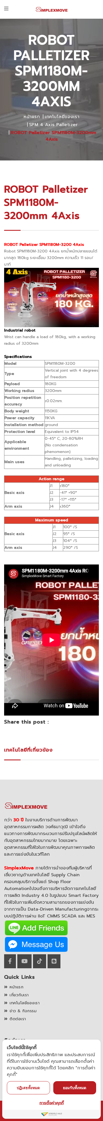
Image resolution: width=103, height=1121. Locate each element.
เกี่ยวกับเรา (19, 995)
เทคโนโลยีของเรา (62, 116)
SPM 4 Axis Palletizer (53, 124)
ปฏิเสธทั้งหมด (28, 1087)
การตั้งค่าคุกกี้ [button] (52, 1103)
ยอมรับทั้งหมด (74, 1087)
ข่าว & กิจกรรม (23, 1011)
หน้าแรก (32, 116)
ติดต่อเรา (18, 1019)
